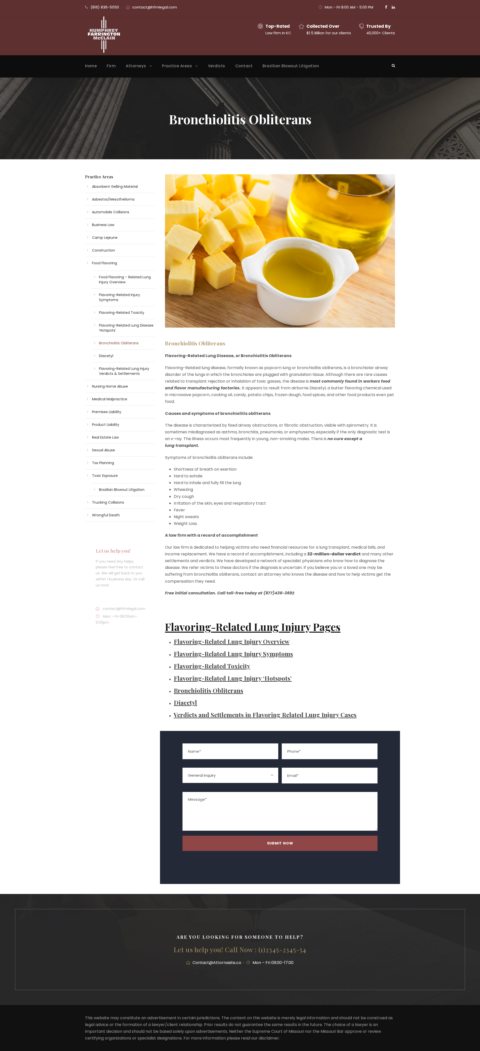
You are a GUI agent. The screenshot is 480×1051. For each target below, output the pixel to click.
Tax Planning (103, 462)
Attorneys (136, 66)
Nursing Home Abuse (110, 386)
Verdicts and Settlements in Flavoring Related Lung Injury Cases (265, 715)
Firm (111, 66)
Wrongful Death (106, 515)
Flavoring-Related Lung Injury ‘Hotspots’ (233, 678)
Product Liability (105, 424)
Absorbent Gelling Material (115, 186)
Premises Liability (106, 411)
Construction (103, 250)
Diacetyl (185, 702)
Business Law (103, 224)
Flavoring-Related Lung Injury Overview (232, 641)
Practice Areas (177, 66)
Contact (244, 66)
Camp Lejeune (105, 237)
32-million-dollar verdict (334, 554)
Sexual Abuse (103, 450)
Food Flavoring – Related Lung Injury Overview (125, 280)
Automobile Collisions (110, 212)
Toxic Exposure (105, 475)
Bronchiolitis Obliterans (208, 690)
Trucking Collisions (108, 502)
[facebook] (386, 7)
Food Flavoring (104, 263)
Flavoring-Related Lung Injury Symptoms (233, 654)
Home (91, 66)
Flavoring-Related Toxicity (212, 666)
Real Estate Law (105, 437)
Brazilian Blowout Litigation (290, 66)
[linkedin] (393, 7)
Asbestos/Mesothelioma (113, 199)
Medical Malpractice (109, 399)
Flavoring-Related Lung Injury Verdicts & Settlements (124, 371)
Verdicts (216, 66)
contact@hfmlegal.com (154, 7)
